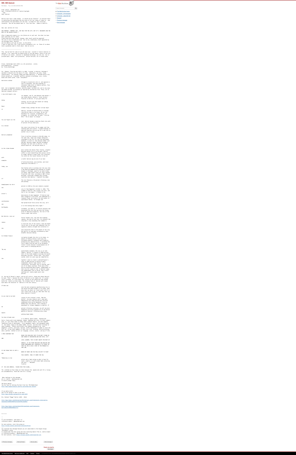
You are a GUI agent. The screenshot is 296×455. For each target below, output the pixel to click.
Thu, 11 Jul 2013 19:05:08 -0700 (15, 5)
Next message (48, 441)
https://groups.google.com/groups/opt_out (28, 434)
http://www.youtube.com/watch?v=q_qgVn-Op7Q (14, 394)
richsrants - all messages (64, 13)
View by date (34, 441)
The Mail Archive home (63, 11)
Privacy (38, 453)
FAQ (27, 453)
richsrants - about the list (63, 16)
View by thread (20, 441)
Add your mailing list (19, 453)
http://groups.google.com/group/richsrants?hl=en (16, 425)
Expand (59, 18)
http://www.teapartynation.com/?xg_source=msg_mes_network (19, 386)
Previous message (7, 441)
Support (32, 453)
